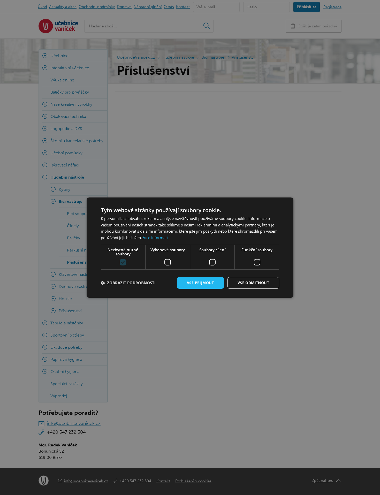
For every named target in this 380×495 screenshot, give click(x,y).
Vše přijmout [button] (200, 282)
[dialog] (190, 247)
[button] (128, 283)
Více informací (155, 237)
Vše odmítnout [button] (253, 282)
